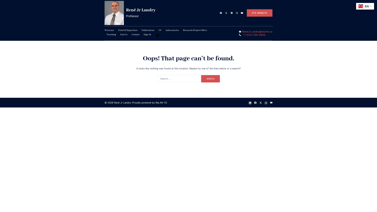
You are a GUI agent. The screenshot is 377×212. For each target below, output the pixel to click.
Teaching (111, 34)
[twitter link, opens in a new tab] (226, 12)
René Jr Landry (141, 10)
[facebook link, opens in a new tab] (221, 12)
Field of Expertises (128, 30)
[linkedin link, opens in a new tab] (231, 12)
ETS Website (259, 13)
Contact (135, 34)
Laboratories (172, 30)
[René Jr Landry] (114, 13)
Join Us (124, 34)
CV (160, 30)
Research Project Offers (195, 30)
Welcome (109, 30)
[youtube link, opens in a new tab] (242, 12)
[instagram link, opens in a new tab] (236, 12)
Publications (148, 30)
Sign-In (147, 34)
